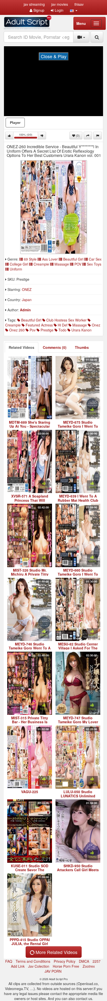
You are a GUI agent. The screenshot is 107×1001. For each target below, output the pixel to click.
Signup (38, 10)
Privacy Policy (64, 961)
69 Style (30, 259)
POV (77, 264)
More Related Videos (55, 952)
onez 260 (16, 329)
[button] (73, 10)
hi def (62, 324)
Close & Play (53, 56)
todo (61, 329)
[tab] (21, 347)
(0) (77, 135)
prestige (47, 329)
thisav (79, 4)
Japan (27, 299)
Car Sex (95, 259)
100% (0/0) (28, 136)
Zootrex (89, 966)
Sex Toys (93, 264)
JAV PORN (53, 971)
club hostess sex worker (66, 320)
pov (32, 329)
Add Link (18, 966)
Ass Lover (50, 259)
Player (15, 123)
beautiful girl (30, 320)
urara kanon (81, 329)
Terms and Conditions (33, 961)
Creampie (41, 264)
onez (95, 324)
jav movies (59, 4)
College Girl (19, 264)
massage (79, 324)
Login (58, 10)
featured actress (39, 324)
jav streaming (34, 4)
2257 (97, 961)
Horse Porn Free (66, 966)
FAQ (8, 961)
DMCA (84, 961)
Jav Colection (38, 966)
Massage (62, 264)
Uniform (15, 269)
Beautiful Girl (73, 259)
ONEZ (27, 289)
